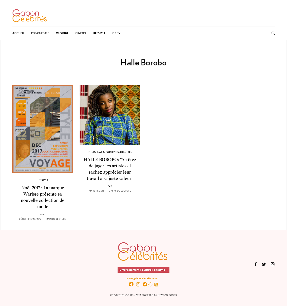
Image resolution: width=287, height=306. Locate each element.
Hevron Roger (167, 295)
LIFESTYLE (43, 180)
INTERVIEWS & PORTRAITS (103, 151)
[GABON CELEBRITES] (29, 16)
